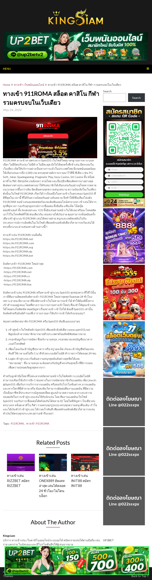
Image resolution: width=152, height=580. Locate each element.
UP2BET (108, 540)
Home (6, 84)
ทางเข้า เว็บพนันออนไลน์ (29, 84)
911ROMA (17, 423)
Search (107, 91)
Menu (7, 68)
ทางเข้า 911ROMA (37, 423)
